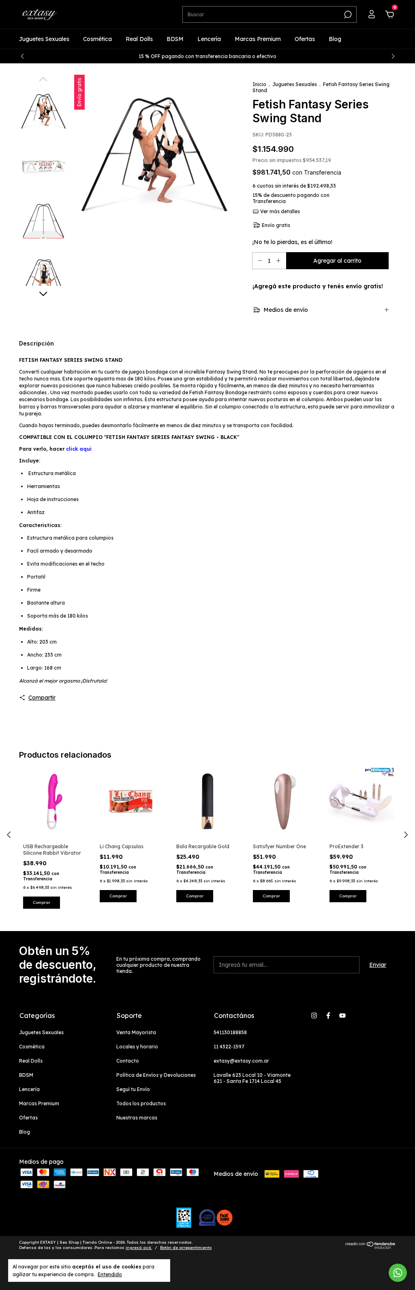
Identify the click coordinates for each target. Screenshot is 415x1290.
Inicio (259, 84)
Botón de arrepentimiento (186, 1247)
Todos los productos (141, 1103)
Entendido (110, 1274)
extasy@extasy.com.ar (241, 1061)
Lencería (209, 39)
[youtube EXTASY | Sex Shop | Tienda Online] (342, 1015)
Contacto (127, 1061)
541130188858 (230, 1032)
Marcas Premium (258, 39)
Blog (335, 39)
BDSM (175, 39)
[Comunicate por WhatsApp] (398, 1273)
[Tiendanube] (370, 1247)
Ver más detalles (279, 211)
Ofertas (305, 39)
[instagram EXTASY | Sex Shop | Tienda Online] (314, 1015)
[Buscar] (347, 14)
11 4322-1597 (229, 1047)
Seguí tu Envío (133, 1089)
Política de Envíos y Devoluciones (156, 1075)
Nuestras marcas (136, 1118)
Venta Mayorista (136, 1032)
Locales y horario (137, 1047)
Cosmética (97, 39)
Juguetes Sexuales (44, 39)
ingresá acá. (139, 1247)
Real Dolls (139, 39)
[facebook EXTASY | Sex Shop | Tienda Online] (328, 1015)
